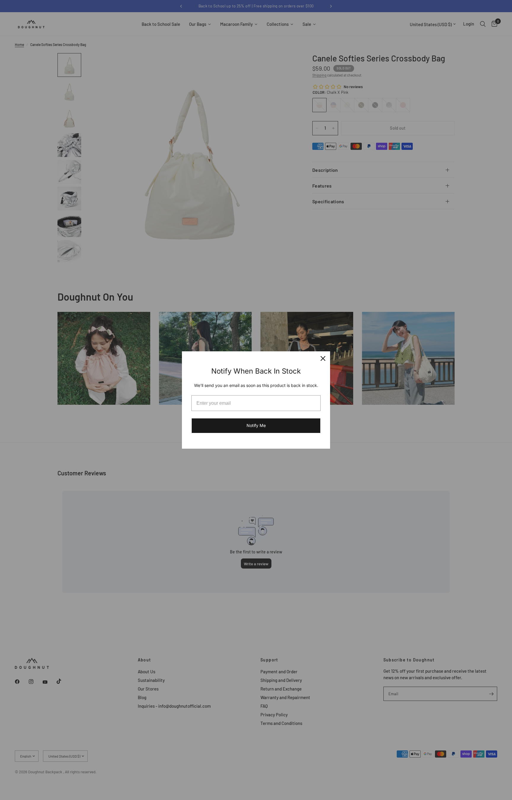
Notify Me (256, 425)
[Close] (323, 358)
